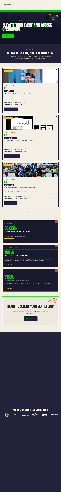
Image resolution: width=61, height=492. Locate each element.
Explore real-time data (11, 156)
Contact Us (7, 35)
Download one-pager (10, 109)
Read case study (8, 240)
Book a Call (29, 318)
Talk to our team (10, 203)
